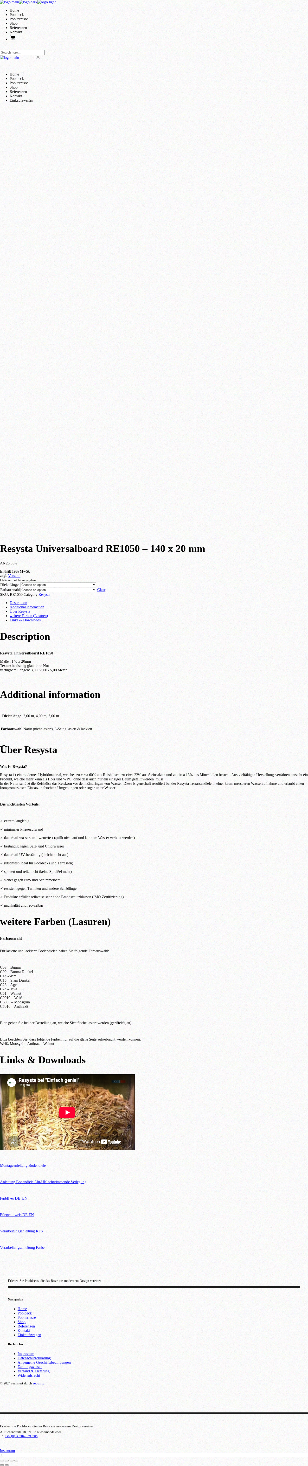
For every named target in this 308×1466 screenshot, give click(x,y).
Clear (101, 590)
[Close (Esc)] (2, 1460)
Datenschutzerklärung (34, 1358)
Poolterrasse (27, 1317)
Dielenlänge (9, 585)
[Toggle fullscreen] (11, 1460)
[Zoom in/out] (16, 1460)
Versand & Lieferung (34, 1371)
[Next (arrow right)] (7, 1465)
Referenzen (26, 1326)
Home (22, 1309)
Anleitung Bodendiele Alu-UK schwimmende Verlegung (43, 1182)
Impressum (26, 1354)
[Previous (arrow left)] (2, 1465)
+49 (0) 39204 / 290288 (21, 1436)
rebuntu (39, 1383)
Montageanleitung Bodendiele (23, 1165)
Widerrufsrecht (29, 1375)
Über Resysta (20, 611)
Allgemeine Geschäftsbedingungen (44, 1362)
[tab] (159, 603)
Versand (14, 576)
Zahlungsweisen (30, 1367)
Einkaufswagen (29, 1335)
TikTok (29, 1290)
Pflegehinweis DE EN (17, 1215)
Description (18, 603)
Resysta (44, 594)
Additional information (27, 607)
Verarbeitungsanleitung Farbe (22, 1247)
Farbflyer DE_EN (13, 1198)
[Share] (7, 1460)
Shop (22, 1322)
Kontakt (24, 1330)
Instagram (16, 1290)
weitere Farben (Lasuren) (29, 616)
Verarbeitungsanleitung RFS (21, 1231)
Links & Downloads (25, 620)
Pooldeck (25, 1313)
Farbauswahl (10, 590)
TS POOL (23, 1273)
